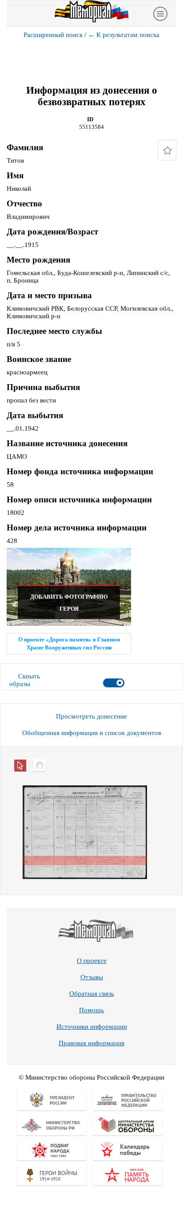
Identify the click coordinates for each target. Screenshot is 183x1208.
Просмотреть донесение (91, 716)
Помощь (91, 1010)
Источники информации (91, 1026)
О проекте (92, 960)
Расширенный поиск (53, 34)
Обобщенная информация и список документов (91, 732)
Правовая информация (91, 1043)
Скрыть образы (24, 680)
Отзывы (91, 977)
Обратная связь (91, 993)
